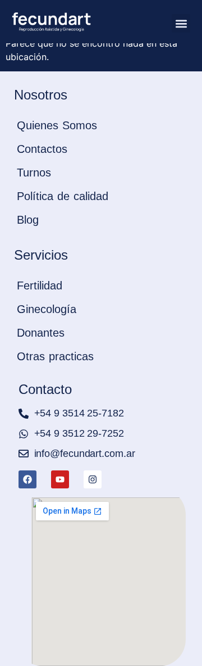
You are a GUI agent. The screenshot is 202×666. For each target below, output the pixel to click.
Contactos (42, 149)
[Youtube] (60, 479)
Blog (28, 220)
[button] (181, 23)
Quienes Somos (57, 125)
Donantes (41, 333)
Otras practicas (55, 356)
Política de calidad (62, 196)
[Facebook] (27, 479)
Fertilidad (39, 285)
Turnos (34, 172)
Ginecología (46, 309)
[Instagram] (93, 479)
